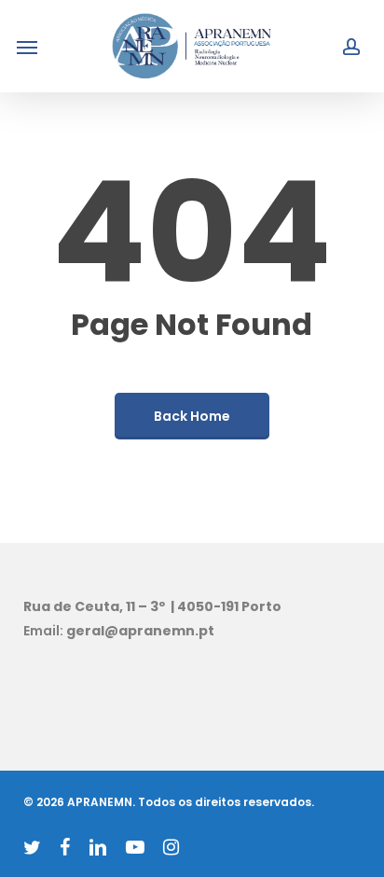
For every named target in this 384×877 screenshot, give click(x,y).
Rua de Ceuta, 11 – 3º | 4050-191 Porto (152, 606)
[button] (27, 46)
